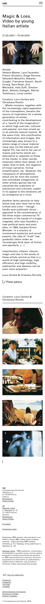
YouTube (6, 584)
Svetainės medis (9, 529)
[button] (41, 3)
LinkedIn (6, 587)
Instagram (6, 582)
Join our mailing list (15, 575)
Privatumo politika (10, 594)
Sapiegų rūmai (8, 508)
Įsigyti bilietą (8, 501)
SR (3, 506)
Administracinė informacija (14, 592)
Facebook (6, 580)
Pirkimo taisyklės (9, 596)
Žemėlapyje (7, 499)
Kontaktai (6, 524)
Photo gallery (14, 281)
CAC (4, 3)
